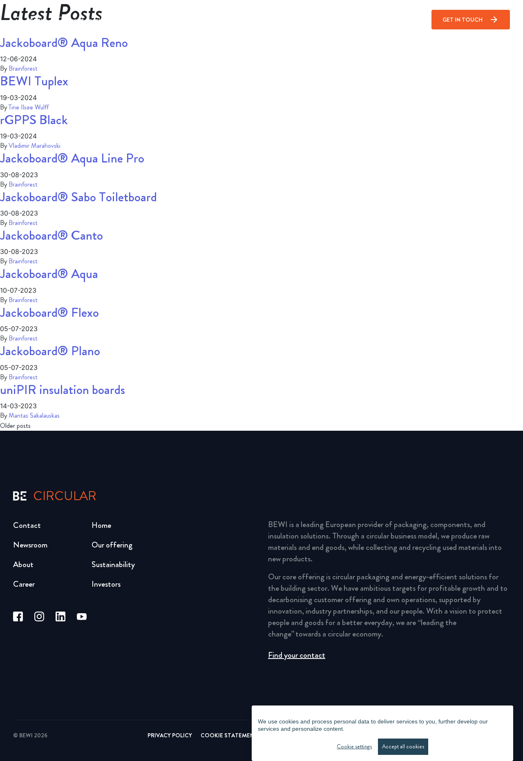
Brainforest (23, 68)
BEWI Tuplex (34, 81)
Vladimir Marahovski (34, 145)
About (23, 564)
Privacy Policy (170, 735)
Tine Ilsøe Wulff (29, 107)
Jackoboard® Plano (50, 351)
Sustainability (113, 564)
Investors (106, 584)
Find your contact (296, 655)
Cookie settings (354, 746)
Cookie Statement (229, 735)
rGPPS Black (34, 120)
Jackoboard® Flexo (49, 312)
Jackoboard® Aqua (49, 274)
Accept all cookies (403, 746)
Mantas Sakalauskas (34, 415)
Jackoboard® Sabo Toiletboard (78, 197)
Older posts (15, 425)
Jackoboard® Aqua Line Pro (72, 158)
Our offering (112, 545)
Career (24, 584)
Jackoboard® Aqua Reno (64, 42)
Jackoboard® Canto (51, 235)
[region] (382, 733)
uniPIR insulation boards (62, 389)
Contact (27, 525)
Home (101, 525)
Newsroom (30, 545)
